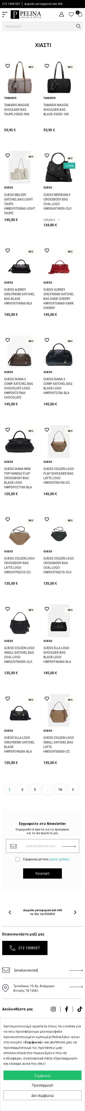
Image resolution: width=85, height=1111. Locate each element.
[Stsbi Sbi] (53, 1009)
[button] (10, 912)
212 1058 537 (11, 3)
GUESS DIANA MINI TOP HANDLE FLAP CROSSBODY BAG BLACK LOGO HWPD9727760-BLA (18, 478)
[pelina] (26, 14)
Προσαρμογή (42, 1085)
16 (60, 789)
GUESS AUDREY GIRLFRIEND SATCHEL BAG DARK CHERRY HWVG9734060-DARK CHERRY (58, 299)
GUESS (8, 187)
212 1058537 (29, 948)
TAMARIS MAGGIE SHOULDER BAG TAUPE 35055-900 (16, 109)
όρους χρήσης (59, 859)
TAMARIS (10, 98)
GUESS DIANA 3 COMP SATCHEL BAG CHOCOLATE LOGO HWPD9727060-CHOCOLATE (18, 388)
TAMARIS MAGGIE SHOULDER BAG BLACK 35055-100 (56, 109)
